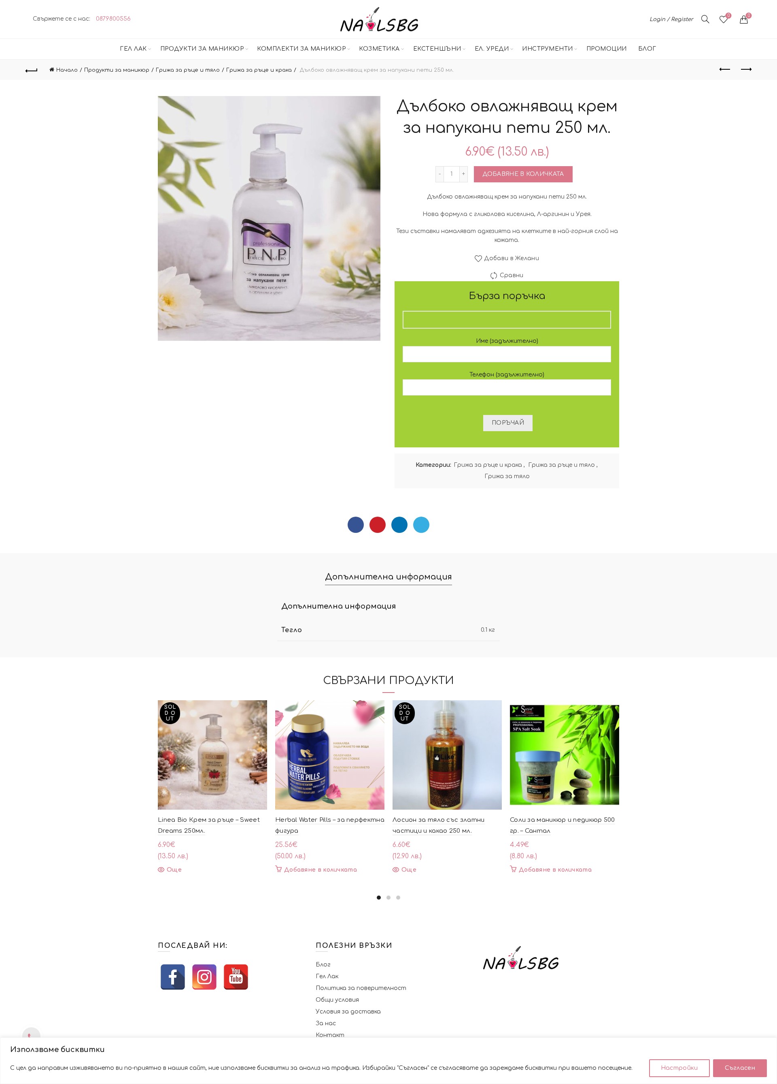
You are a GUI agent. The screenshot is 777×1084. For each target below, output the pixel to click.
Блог (647, 49)
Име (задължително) (507, 341)
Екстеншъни (437, 49)
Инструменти (547, 49)
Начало (67, 70)
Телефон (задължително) (506, 375)
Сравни (511, 275)
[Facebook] (356, 525)
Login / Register (671, 19)
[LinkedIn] (399, 525)
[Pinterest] (377, 525)
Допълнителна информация (388, 577)
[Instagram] (204, 977)
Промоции (606, 49)
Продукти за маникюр (202, 49)
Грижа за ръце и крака (259, 70)
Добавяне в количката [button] (320, 870)
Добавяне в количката (523, 174)
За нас (326, 1023)
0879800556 (113, 19)
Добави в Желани (511, 258)
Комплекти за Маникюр (301, 49)
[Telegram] (421, 525)
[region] (388, 1060)
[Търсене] (705, 19)
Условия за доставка (348, 1012)
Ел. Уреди (492, 49)
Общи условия (337, 1000)
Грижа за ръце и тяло (188, 70)
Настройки (679, 1068)
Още (174, 870)
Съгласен (740, 1068)
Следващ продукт (745, 70)
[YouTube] (236, 977)
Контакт (330, 1035)
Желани (729, 15)
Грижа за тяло (507, 476)
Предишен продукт (725, 70)
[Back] (31, 70)
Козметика (379, 49)
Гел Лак (133, 49)
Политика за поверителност (361, 988)
